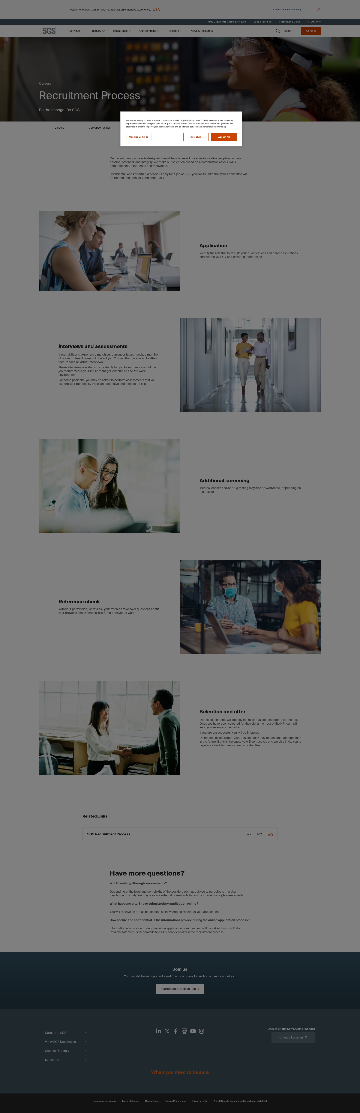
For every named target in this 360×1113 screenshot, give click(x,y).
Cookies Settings (138, 137)
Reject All (195, 137)
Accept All (224, 137)
